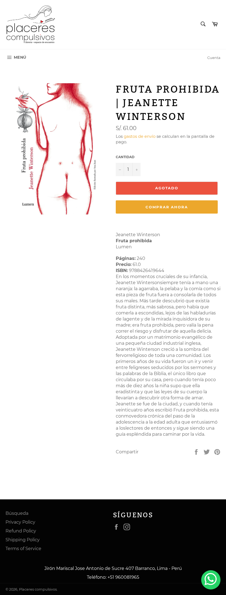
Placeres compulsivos (38, 589)
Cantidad (125, 157)
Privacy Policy (20, 522)
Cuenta (213, 57)
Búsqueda (17, 513)
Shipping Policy (23, 539)
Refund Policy (21, 531)
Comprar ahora (167, 207)
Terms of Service (23, 548)
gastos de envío (139, 136)
